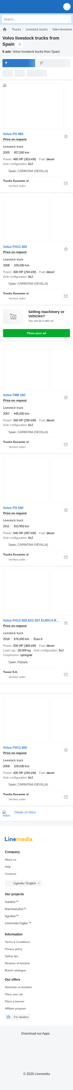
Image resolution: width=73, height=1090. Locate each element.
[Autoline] (4, 29)
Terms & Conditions (17, 942)
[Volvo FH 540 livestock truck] (36, 480)
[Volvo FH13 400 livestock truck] (36, 219)
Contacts (10, 873)
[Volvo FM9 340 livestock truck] (36, 367)
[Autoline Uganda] (26, 6)
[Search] (67, 19)
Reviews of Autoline (17, 963)
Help (8, 866)
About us (10, 859)
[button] (67, 6)
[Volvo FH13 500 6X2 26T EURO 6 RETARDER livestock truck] (36, 592)
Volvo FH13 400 (15, 247)
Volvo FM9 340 (14, 395)
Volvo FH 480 (13, 134)
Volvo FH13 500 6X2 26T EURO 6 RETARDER (37, 620)
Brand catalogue (15, 970)
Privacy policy (13, 949)
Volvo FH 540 (13, 508)
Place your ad (36, 333)
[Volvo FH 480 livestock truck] (36, 106)
